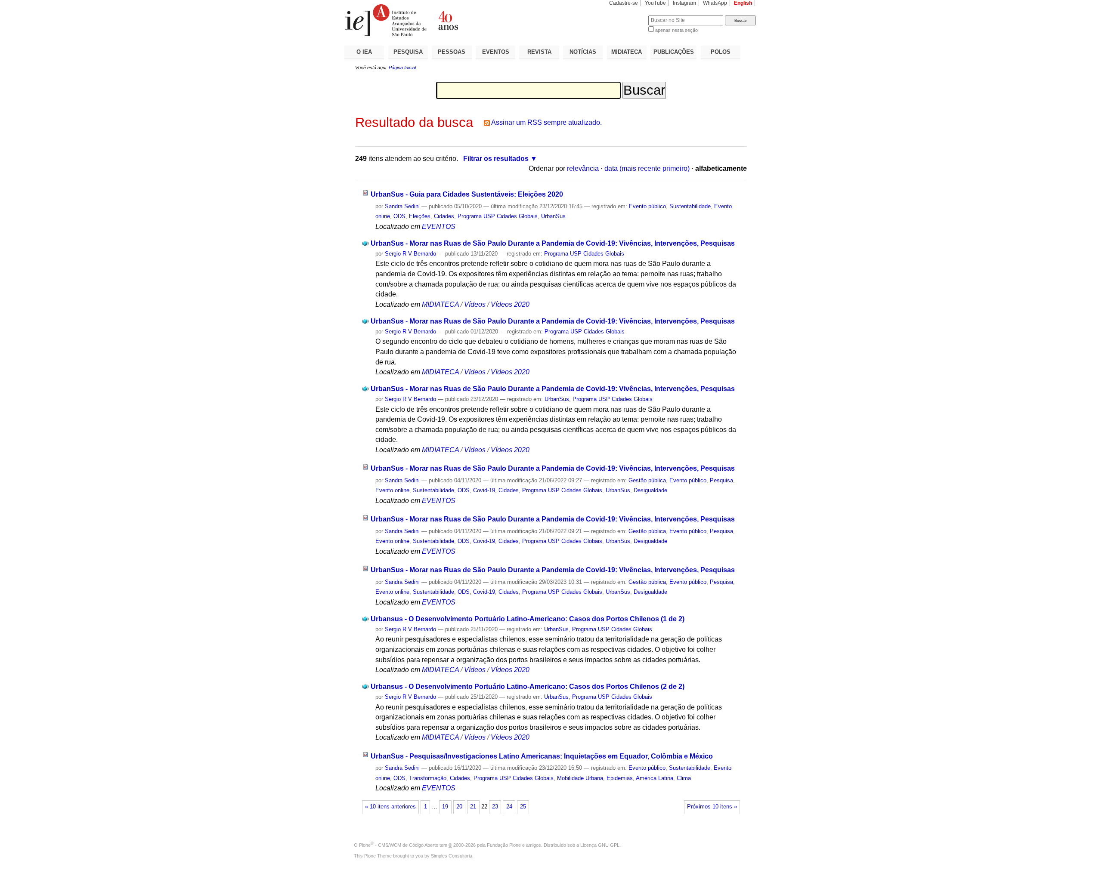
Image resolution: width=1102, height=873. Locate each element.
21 (473, 807)
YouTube (655, 3)
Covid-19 (484, 490)
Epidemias (620, 778)
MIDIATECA (626, 52)
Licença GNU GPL (599, 845)
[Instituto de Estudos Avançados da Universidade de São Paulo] (447, 20)
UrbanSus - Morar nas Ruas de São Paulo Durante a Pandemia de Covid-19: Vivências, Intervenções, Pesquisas (553, 243)
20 (459, 807)
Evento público (647, 206)
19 (445, 807)
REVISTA (539, 52)
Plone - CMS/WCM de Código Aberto (398, 845)
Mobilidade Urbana (580, 778)
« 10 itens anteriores (390, 807)
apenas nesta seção (676, 30)
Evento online (392, 490)
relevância (583, 168)
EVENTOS (495, 52)
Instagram (684, 3)
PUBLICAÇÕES (673, 52)
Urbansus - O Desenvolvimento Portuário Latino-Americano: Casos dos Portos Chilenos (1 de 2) (527, 619)
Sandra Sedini (402, 206)
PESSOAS (451, 52)
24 (509, 807)
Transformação (427, 778)
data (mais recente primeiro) (647, 168)
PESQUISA (408, 52)
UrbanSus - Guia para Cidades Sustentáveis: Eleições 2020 (467, 194)
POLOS (721, 52)
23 (495, 807)
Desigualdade (650, 490)
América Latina (654, 778)
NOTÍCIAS (583, 52)
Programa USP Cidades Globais (498, 216)
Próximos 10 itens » (712, 807)
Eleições (419, 216)
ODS (399, 216)
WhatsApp (715, 3)
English (743, 3)
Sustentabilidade (690, 206)
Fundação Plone (504, 845)
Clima (684, 778)
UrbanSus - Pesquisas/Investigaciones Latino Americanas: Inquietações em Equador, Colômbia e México (542, 756)
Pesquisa (721, 480)
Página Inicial (402, 67)
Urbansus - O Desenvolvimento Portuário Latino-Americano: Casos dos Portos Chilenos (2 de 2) (527, 686)
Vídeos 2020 (510, 304)
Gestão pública (647, 480)
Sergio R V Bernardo (410, 253)
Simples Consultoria (451, 855)
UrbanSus (553, 216)
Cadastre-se (623, 3)
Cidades (444, 216)
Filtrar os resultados (496, 158)
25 (523, 807)
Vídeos (475, 304)
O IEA (364, 52)
